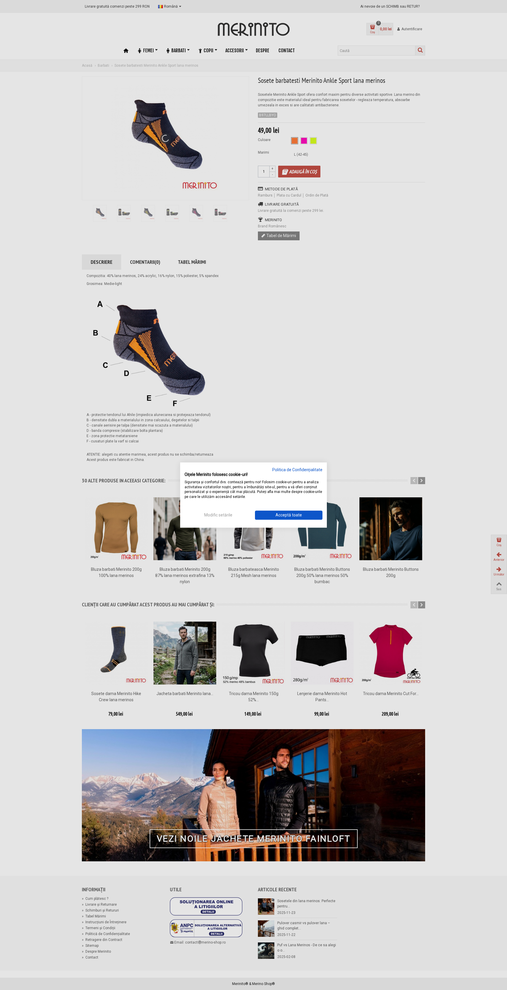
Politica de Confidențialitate (297, 469)
